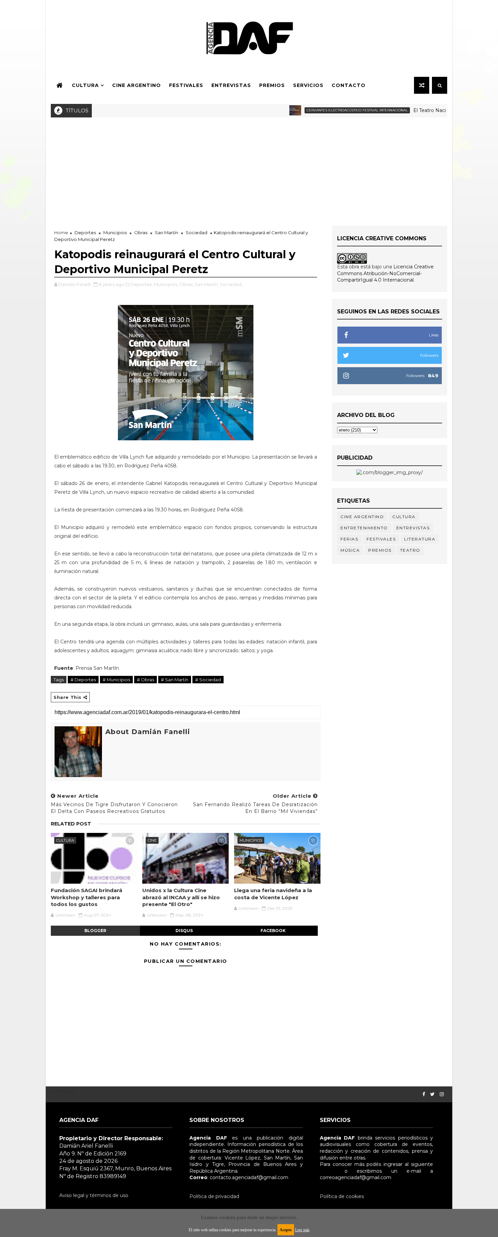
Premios (272, 85)
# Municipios (116, 679)
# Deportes (83, 679)
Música (350, 550)
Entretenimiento (364, 527)
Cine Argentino (136, 85)
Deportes (85, 232)
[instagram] (441, 1094)
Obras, (186, 284)
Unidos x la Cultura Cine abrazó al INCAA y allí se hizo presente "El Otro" (181, 897)
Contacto (349, 85)
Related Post (71, 824)
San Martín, (206, 284)
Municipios (115, 232)
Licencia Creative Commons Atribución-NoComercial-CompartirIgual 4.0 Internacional (385, 273)
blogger (95, 930)
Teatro (410, 550)
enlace (327, 1171)
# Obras (145, 679)
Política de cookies (342, 1196)
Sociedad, (231, 284)
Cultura (85, 85)
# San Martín (174, 679)
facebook (273, 930)
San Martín (166, 232)
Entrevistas (231, 85)
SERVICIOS (308, 85)
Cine (152, 840)
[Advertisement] (249, 168)
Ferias (349, 539)
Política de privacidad (214, 1196)
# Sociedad (208, 679)
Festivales (186, 85)
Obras (140, 232)
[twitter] (432, 1094)
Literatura (419, 539)
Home (61, 232)
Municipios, (166, 284)
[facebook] (424, 1094)
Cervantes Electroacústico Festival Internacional (336, 110)
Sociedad (196, 232)
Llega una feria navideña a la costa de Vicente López (273, 893)
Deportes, (141, 284)
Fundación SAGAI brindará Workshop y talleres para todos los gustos (86, 897)
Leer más (302, 1230)
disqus (184, 930)
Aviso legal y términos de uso (93, 1195)
